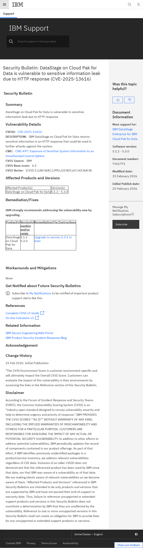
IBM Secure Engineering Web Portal (29, 333)
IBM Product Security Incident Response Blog (36, 338)
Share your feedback (128, 545)
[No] (129, 100)
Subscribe (121, 224)
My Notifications (40, 293)
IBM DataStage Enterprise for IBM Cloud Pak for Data (125, 134)
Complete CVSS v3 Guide (22, 313)
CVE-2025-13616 (30, 132)
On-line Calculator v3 (20, 318)
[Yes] (117, 100)
